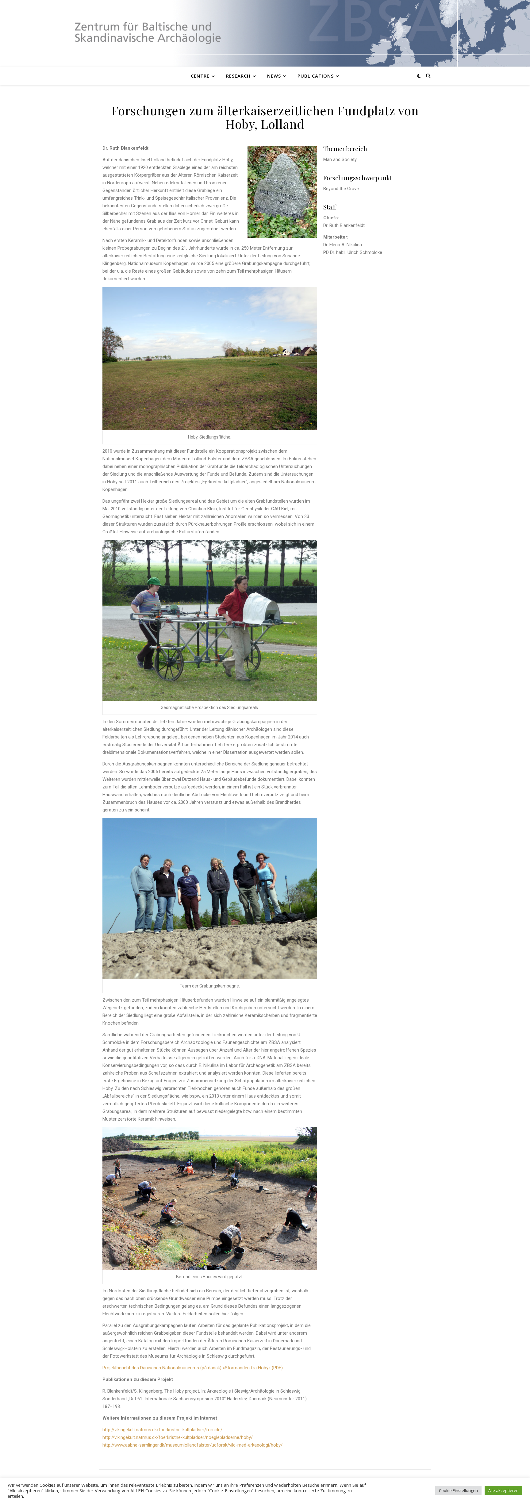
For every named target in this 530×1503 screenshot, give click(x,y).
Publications (316, 76)
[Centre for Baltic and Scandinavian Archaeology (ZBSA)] (265, 33)
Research (238, 76)
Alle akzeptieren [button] (503, 1490)
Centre (200, 76)
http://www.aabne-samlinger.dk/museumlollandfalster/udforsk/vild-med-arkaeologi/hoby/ (192, 1445)
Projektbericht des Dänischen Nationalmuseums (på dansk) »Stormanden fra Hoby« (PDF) (192, 1368)
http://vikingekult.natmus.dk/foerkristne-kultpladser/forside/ (162, 1429)
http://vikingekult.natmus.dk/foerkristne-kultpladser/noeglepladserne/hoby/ (177, 1437)
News (274, 76)
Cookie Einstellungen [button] (458, 1490)
